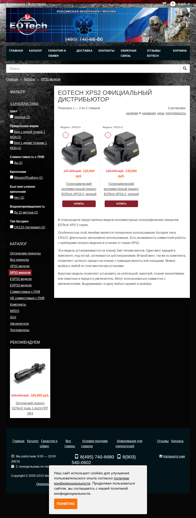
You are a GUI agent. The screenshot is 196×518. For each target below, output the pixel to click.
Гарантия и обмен (57, 53)
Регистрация (37, 4)
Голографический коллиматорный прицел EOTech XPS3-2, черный (121, 189)
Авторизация (15, 4)
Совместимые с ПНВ (25, 292)
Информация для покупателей (129, 443)
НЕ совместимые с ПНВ (27, 298)
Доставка (84, 50)
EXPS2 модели (21, 279)
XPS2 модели (20, 266)
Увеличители (19, 323)
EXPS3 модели (21, 285)
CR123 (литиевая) (29, 227)
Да (18, 163)
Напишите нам (174, 456)
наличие (132, 113)
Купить (79, 203)
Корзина (180, 50)
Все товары (69, 443)
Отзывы (163, 441)
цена (160, 113)
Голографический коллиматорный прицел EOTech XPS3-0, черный (79, 189)
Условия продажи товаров (94, 443)
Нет (19, 197)
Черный (22, 117)
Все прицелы (19, 260)
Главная (16, 50)
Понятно (66, 504)
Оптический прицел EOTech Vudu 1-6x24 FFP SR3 (30, 408)
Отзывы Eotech (154, 53)
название (149, 113)
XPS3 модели (20, 272)
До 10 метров (26, 212)
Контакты (107, 50)
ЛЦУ (13, 317)
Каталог (35, 50)
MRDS (14, 311)
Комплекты (18, 304)
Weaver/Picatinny (28, 177)
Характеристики (24, 104)
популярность (176, 113)
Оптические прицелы (25, 253)
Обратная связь (128, 53)
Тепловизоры (19, 330)
